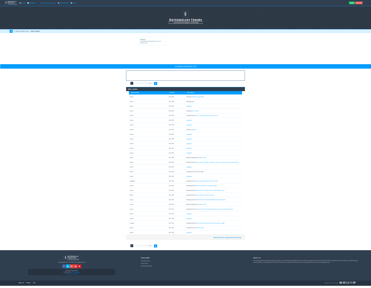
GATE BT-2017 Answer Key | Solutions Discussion (210, 190)
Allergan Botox (200, 228)
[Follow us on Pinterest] (79, 266)
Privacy (28, 283)
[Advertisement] (199, 50)
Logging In (189, 106)
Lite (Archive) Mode (146, 266)
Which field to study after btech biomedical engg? (210, 223)
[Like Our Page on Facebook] (64, 266)
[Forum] (11, 3)
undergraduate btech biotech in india (207, 181)
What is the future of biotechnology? (206, 185)
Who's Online (35, 31)
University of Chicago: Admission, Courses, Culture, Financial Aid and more (217, 162)
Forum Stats (144, 263)
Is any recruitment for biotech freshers (207, 115)
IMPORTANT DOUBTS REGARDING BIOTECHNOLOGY (211, 200)
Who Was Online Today (220, 237)
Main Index (203, 157)
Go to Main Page (75, 272)
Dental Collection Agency (71, 274)
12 (145, 83)
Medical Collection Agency (48, 3)
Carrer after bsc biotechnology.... (205, 195)
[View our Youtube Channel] (75, 266)
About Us (21, 283)
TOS (34, 283)
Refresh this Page (235, 237)
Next (149, 83)
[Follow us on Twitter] (68, 266)
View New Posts (145, 261)
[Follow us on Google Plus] (72, 266)
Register (359, 3)
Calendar (194, 129)
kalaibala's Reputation (197, 97)
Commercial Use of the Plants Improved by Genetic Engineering (214, 209)
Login (352, 3)
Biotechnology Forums (22, 31)
